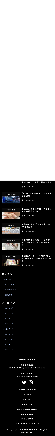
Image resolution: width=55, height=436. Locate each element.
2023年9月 (8, 308)
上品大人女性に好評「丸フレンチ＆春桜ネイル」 (37, 210)
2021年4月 (8, 350)
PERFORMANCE (27, 410)
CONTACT (27, 415)
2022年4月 (8, 329)
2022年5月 (8, 324)
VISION (27, 405)
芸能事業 (9, 295)
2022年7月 (8, 313)
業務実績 (7, 279)
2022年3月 (8, 334)
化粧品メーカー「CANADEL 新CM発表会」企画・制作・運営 (36, 258)
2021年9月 (8, 339)
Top (48, 429)
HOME (27, 394)
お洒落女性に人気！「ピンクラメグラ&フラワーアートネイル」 (37, 242)
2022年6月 (8, 318)
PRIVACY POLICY (27, 423)
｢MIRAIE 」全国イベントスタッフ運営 (37, 194)
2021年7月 (8, 344)
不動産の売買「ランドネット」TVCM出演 (37, 225)
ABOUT (27, 399)
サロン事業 (10, 284)
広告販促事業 (11, 289)
